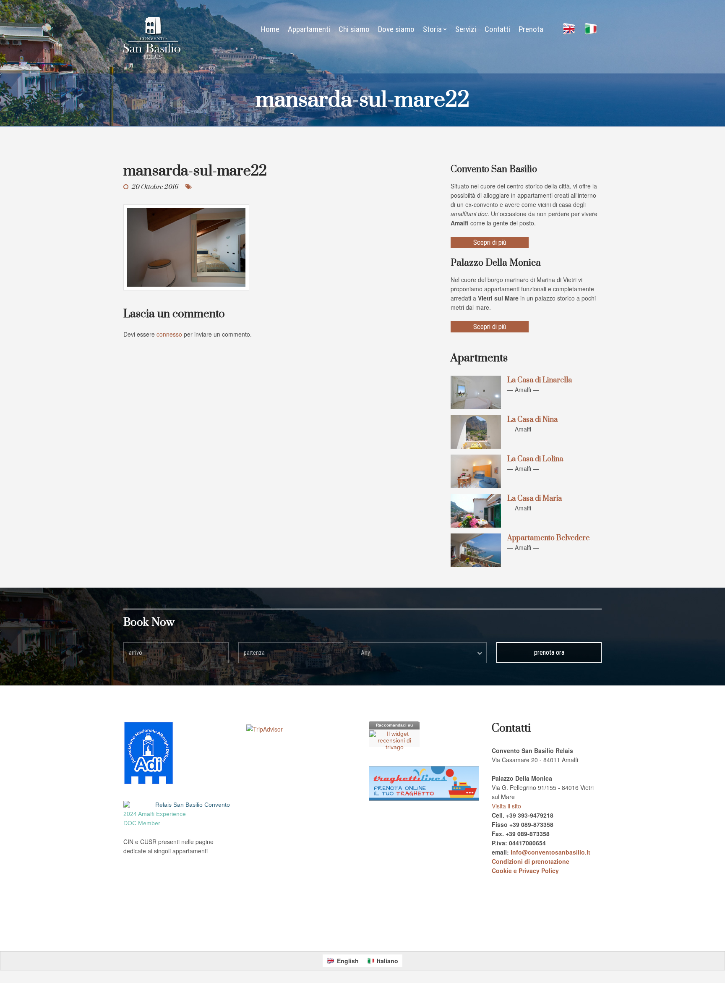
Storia (432, 29)
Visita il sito (506, 806)
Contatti (497, 29)
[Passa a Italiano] (591, 30)
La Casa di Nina (532, 419)
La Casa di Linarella (539, 380)
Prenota (531, 29)
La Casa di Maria (534, 498)
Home (270, 29)
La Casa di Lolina (535, 459)
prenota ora (549, 652)
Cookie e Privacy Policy (525, 870)
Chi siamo (354, 29)
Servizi (465, 29)
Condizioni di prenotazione (530, 861)
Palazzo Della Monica (307, 931)
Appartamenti (309, 29)
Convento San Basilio (258, 931)
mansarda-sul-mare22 (195, 171)
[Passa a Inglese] (569, 30)
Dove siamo (396, 29)
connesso (169, 334)
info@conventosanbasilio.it (550, 852)
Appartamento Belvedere (548, 538)
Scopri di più (489, 242)
